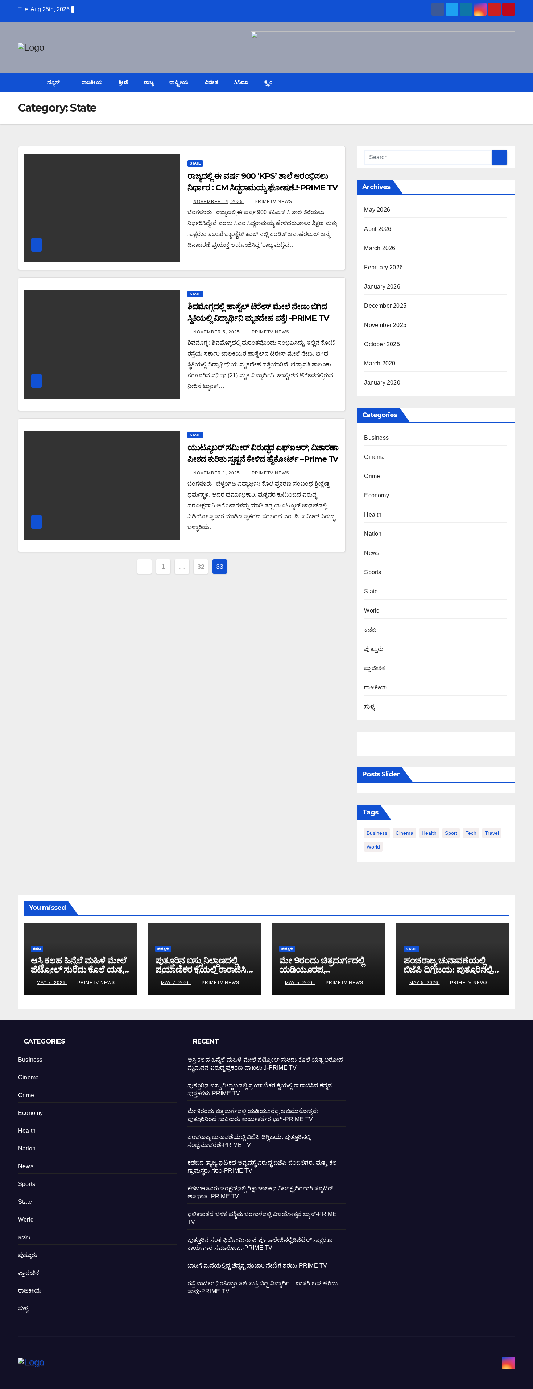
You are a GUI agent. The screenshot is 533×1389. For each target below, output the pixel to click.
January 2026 (382, 286)
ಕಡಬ (370, 630)
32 (200, 566)
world (373, 847)
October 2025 (382, 344)
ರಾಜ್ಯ (148, 82)
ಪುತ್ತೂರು (373, 649)
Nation (372, 534)
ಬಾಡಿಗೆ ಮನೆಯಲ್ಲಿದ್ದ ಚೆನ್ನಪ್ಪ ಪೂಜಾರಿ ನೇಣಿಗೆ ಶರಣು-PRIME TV (257, 1265)
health (429, 833)
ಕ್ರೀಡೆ (123, 82)
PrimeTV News (273, 201)
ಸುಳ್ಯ (369, 707)
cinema (404, 833)
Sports (372, 572)
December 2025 (385, 306)
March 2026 (379, 248)
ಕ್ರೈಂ (268, 82)
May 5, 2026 (300, 982)
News (371, 553)
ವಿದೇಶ (211, 82)
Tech (471, 833)
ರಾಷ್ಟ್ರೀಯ (179, 82)
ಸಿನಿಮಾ (241, 82)
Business (376, 438)
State (195, 163)
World (372, 611)
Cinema (374, 457)
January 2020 (382, 383)
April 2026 (377, 229)
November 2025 (385, 325)
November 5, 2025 (217, 332)
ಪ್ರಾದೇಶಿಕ (374, 668)
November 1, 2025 (217, 473)
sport (451, 833)
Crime (372, 476)
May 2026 (377, 210)
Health (372, 514)
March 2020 (379, 363)
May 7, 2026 (52, 982)
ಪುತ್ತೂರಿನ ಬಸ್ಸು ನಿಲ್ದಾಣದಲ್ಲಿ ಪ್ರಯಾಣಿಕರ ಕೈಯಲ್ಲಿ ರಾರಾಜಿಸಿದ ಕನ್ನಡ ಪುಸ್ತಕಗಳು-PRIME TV (203, 969)
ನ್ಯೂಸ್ (54, 82)
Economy (376, 495)
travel (492, 833)
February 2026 (383, 267)
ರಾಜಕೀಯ (92, 82)
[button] (510, 82)
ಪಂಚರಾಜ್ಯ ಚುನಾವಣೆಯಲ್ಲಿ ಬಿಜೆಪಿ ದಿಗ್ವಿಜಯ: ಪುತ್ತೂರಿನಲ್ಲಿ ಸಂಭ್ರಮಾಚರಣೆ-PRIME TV (450, 969)
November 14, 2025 (218, 201)
